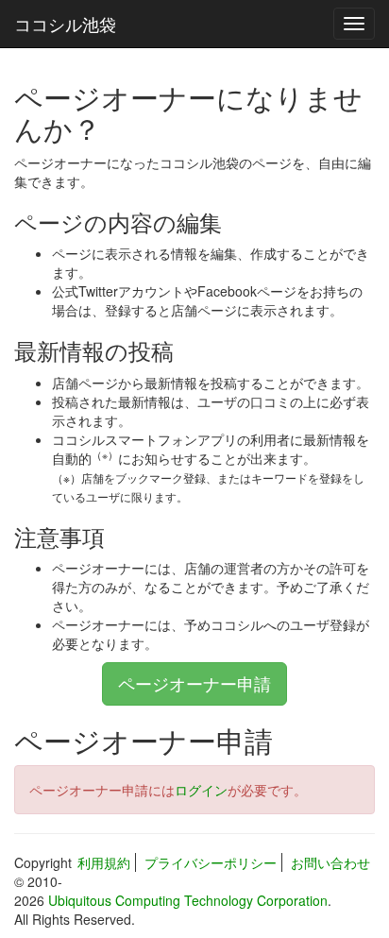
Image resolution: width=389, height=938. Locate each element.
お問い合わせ (330, 862)
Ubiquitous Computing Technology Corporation (188, 900)
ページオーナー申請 (194, 683)
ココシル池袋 (65, 23)
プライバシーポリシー (210, 862)
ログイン (201, 789)
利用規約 (103, 862)
